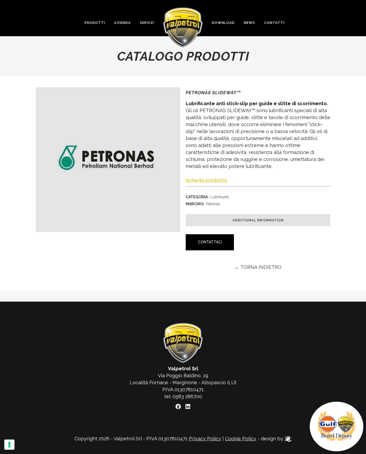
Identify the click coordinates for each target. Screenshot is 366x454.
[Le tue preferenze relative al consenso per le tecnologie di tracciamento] (9, 445)
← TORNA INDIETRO (258, 267)
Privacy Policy (205, 438)
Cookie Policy (240, 438)
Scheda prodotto (206, 180)
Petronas (213, 204)
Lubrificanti (219, 197)
